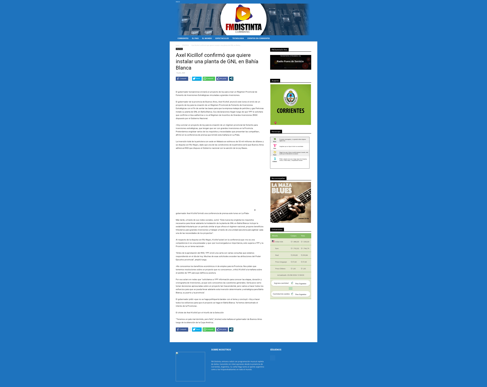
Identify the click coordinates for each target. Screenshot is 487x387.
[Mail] (309, 2)
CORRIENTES (183, 38)
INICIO (178, 2)
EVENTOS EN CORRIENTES (258, 38)
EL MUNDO (207, 38)
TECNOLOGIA (238, 38)
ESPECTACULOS (222, 38)
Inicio (177, 45)
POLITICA (185, 45)
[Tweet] (197, 78)
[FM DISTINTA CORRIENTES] (243, 19)
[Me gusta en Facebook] (222, 78)
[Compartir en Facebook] (182, 78)
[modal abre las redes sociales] (231, 78)
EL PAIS (195, 38)
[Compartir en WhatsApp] (209, 78)
